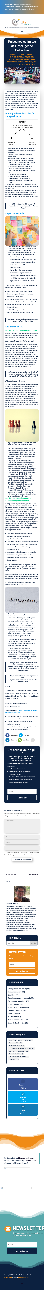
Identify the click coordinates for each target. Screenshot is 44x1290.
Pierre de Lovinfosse (26, 1158)
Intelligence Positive (16, 1045)
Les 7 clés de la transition (19, 1051)
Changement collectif (18, 57)
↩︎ (37, 693)
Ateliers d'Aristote (25, 1040)
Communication (14, 992)
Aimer (12, 1040)
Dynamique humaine (16, 59)
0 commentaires (28, 64)
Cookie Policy (8, 1277)
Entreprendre (29, 59)
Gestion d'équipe (15, 1010)
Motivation (28, 62)
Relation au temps (16, 1054)
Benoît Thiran (31, 1161)
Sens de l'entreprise (16, 1023)
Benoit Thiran (18, 54)
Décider (31, 57)
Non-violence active (16, 1020)
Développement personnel (19, 998)
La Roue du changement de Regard (21, 1048)
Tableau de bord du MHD (18, 1056)
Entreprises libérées (15, 62)
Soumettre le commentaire (22, 859)
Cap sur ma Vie (15, 1043)
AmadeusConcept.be (23, 1277)
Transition (14, 1059)
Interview (12, 1014)
